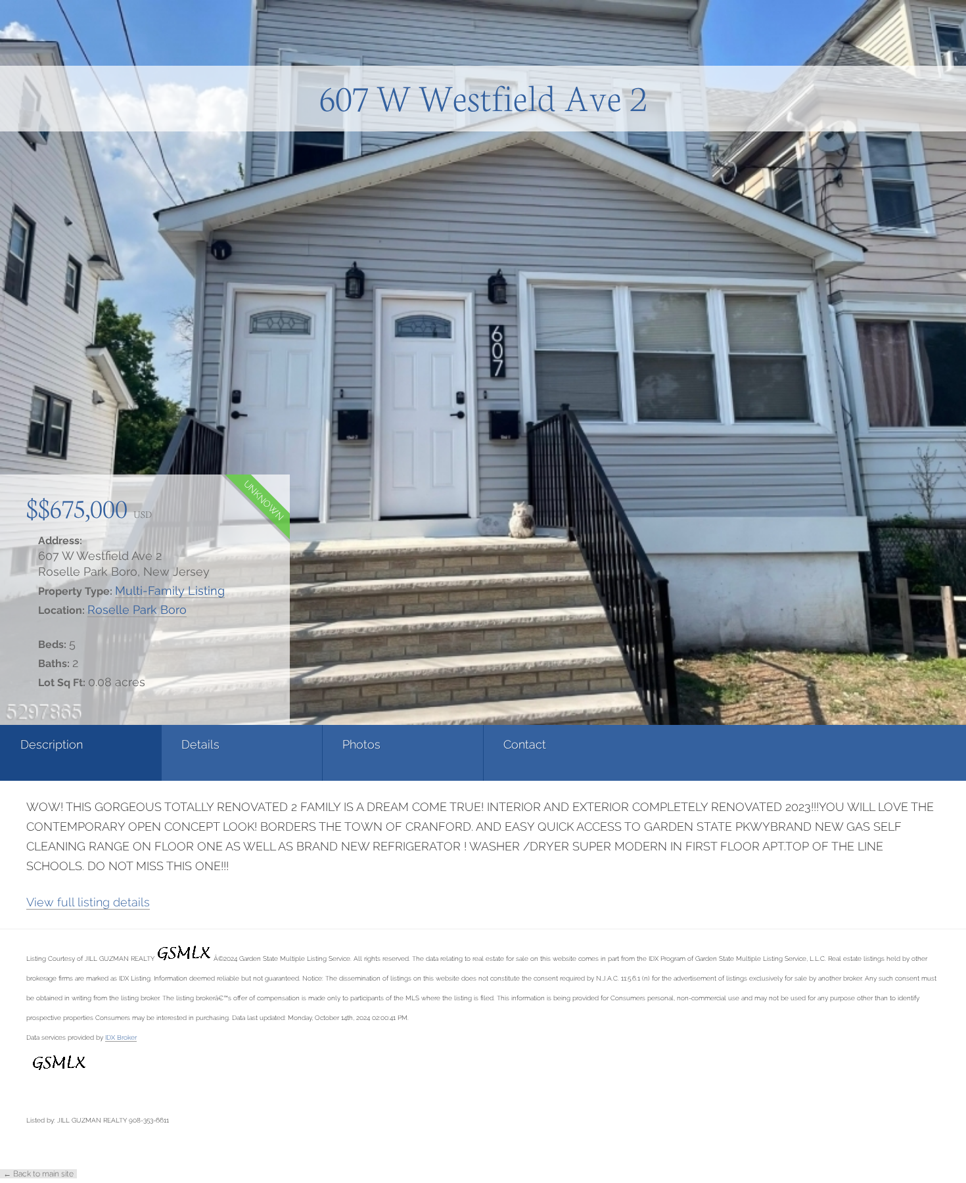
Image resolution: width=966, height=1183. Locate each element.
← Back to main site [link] (38, 1173)
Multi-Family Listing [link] (170, 590)
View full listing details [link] (88, 902)
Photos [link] (361, 744)
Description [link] (51, 744)
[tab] (80, 753)
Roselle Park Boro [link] (137, 609)
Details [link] (200, 744)
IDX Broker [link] (121, 1037)
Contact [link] (524, 744)
